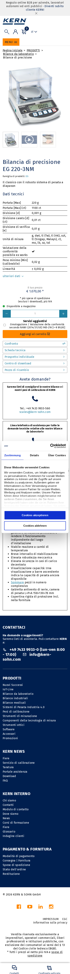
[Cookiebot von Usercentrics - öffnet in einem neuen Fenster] (50, 446)
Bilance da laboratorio (18, 54)
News (6, 818)
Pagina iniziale (13, 50)
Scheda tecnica (15, 350)
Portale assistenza (15, 771)
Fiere (6, 758)
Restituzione (11, 874)
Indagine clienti (13, 836)
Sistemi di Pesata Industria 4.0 (24, 707)
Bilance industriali (15, 698)
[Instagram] (51, 907)
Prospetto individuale (19, 356)
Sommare (17, 582)
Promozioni (10, 738)
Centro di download (18, 363)
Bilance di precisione (17, 57)
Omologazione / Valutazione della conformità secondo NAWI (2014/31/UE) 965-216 (37, 326)
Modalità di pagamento (19, 856)
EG (27, 176)
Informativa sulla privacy (50, 922)
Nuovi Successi (13, 685)
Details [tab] (34, 455)
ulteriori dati (12, 276)
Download (9, 776)
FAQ (5, 780)
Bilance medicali (14, 702)
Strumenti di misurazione (20, 716)
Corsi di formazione (16, 822)
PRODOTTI (33, 50)
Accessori (9, 733)
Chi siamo (9, 800)
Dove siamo (10, 813)
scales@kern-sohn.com (35, 412)
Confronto (11, 343)
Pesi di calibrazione (16, 711)
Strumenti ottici (13, 725)
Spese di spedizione (16, 865)
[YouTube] (29, 907)
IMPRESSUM (51, 919)
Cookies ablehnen (35, 525)
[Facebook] (19, 907)
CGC (64, 919)
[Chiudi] (36, 13)
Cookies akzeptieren (35, 515)
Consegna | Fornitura (16, 860)
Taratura (8, 767)
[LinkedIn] (40, 907)
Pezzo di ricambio (17, 370)
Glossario (9, 831)
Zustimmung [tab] (12, 455)
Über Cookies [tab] (57, 455)
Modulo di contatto (16, 809)
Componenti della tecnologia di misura (29, 720)
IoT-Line (8, 689)
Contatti (8, 805)
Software (9, 729)
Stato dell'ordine (14, 869)
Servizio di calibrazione (19, 762)
